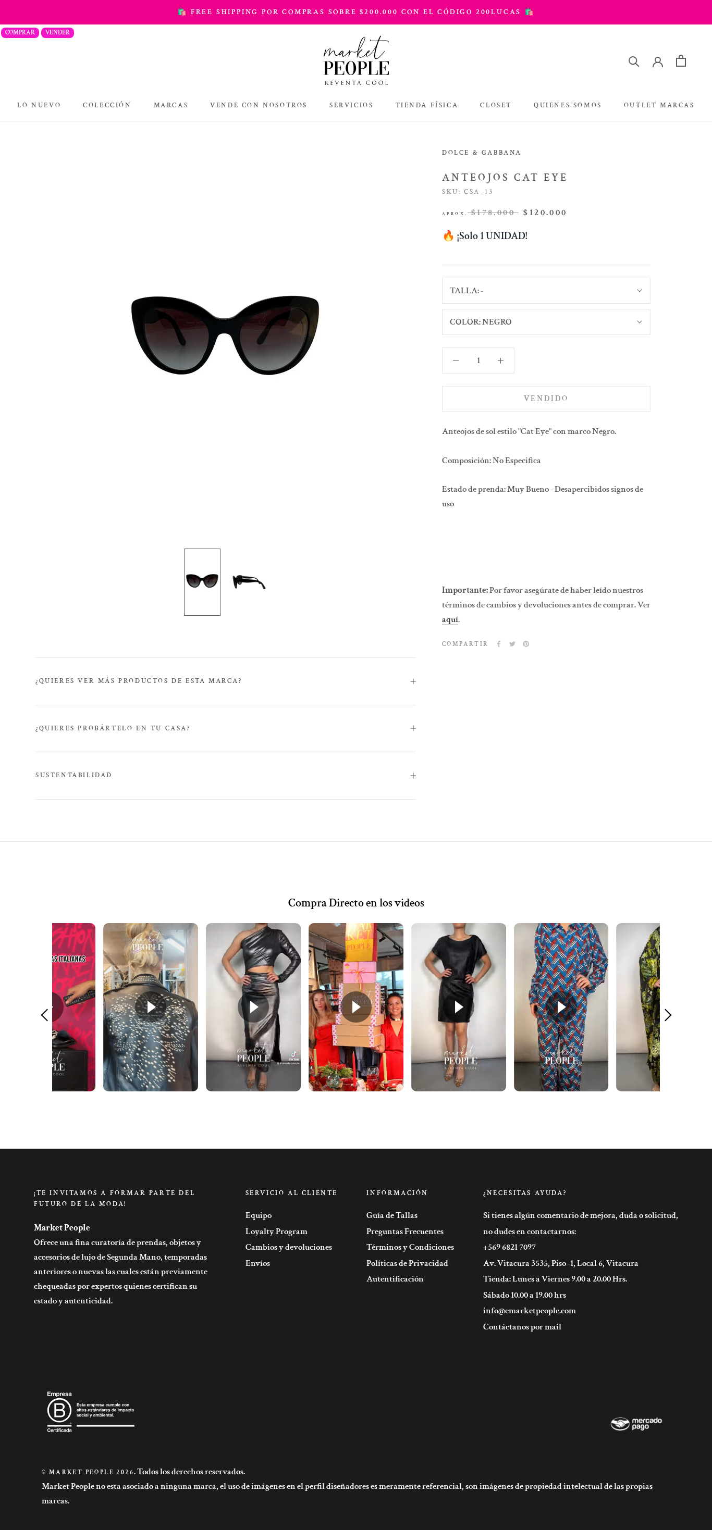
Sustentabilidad (74, 775)
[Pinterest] (526, 644)
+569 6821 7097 (509, 1247)
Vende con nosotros (259, 105)
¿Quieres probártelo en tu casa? (113, 728)
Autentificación (395, 1279)
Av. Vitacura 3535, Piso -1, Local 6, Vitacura (561, 1263)
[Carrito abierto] (681, 61)
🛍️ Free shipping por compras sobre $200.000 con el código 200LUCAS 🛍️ (356, 12)
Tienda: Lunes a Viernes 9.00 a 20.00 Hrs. (555, 1279)
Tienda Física (427, 105)
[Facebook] (499, 644)
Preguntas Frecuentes (405, 1231)
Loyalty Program (276, 1231)
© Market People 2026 (88, 1472)
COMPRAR (20, 32)
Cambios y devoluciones (288, 1247)
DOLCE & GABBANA (482, 152)
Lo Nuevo (39, 105)
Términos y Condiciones (410, 1247)
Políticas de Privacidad (407, 1263)
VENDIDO (546, 399)
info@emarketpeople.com (529, 1310)
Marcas (171, 105)
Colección (107, 105)
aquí (450, 619)
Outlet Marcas (659, 105)
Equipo (258, 1215)
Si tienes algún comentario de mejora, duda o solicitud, (580, 1215)
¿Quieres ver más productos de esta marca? (138, 681)
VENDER (57, 32)
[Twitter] (512, 644)
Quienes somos (568, 105)
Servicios (351, 105)
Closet (496, 105)
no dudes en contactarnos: (529, 1231)
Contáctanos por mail (522, 1327)
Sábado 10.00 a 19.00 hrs (524, 1295)
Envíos (257, 1263)
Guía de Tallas (392, 1215)
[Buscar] (634, 60)
